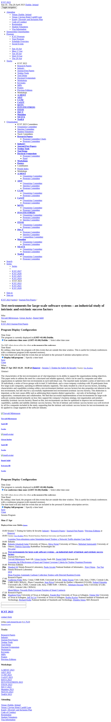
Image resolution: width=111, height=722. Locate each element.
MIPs (19, 85)
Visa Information (19, 29)
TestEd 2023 (6, 694)
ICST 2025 (17, 276)
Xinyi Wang (90, 567)
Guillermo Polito (15, 580)
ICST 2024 (17, 278)
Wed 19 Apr (17, 56)
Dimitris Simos (79, 600)
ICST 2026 (17, 273)
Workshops (22, 80)
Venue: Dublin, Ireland (21, 14)
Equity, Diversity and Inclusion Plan (27, 19)
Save (3, 360)
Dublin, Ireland (31, 5)
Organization (12, 122)
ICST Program (18, 36)
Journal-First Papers (25, 70)
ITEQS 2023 (6, 684)
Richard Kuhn (25, 600)
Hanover (36, 368)
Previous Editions (24, 90)
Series (14, 266)
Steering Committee (25, 129)
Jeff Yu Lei (31, 597)
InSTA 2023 (6, 680)
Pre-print (11, 549)
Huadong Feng (14, 595)
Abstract (4, 371)
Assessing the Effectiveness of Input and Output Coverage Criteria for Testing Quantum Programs (50, 562)
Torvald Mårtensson (9, 318)
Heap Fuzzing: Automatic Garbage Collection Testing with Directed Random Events (44, 575)
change (25, 525)
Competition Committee (33, 237)
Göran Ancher (25, 318)
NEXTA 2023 (7, 692)
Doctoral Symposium (26, 78)
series (14, 300)
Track (3, 321)
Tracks (9, 61)
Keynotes (21, 83)
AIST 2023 (6, 672)
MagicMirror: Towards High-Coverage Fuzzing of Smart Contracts (36, 590)
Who (3, 315)
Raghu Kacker (72, 597)
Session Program (8, 515)
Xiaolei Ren (55, 595)
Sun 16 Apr (17, 49)
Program (10, 34)
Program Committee (31, 141)
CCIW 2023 (6, 675)
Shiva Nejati (53, 544)
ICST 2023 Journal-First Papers (14, 324)
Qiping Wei (94, 595)
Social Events (18, 44)
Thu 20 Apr (17, 58)
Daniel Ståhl (38, 318)
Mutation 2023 (7, 689)
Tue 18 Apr (17, 53)
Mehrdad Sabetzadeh (87, 544)
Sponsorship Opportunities (17, 31)
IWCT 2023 (6, 687)
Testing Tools (23, 73)
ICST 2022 (17, 283)
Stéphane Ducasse (76, 585)
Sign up (9, 295)
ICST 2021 (17, 286)
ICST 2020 (17, 288)
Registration (17, 24)
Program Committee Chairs (34, 139)
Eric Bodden (88, 368)
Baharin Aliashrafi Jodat (18, 544)
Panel (25, 158)
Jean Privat (49, 582)
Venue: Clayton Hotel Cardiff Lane (27, 17)
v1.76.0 (26, 622)
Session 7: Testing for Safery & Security (59, 368)
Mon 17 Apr (17, 51)
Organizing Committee (27, 127)
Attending (10, 12)
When (3, 365)
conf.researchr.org (14, 622)
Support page (6, 624)
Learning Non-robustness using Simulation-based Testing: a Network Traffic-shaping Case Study (49, 539)
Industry (20, 68)
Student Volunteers (20, 27)
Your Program (18, 39)
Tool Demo (22, 75)
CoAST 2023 (7, 677)
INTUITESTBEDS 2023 (12, 682)
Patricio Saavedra (22, 546)
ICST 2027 (17, 271)
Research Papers (24, 66)
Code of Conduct (19, 22)
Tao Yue (100, 567)
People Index (23, 169)
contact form (6, 617)
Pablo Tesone (68, 580)
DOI (10, 572)
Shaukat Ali (13, 567)
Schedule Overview (20, 41)
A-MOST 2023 (7, 670)
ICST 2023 (6, 300)
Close (3, 362)
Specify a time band (34, 357)
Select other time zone (60, 340)
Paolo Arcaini (50, 567)
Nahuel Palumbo (100, 582)
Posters (20, 88)
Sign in (9, 293)
